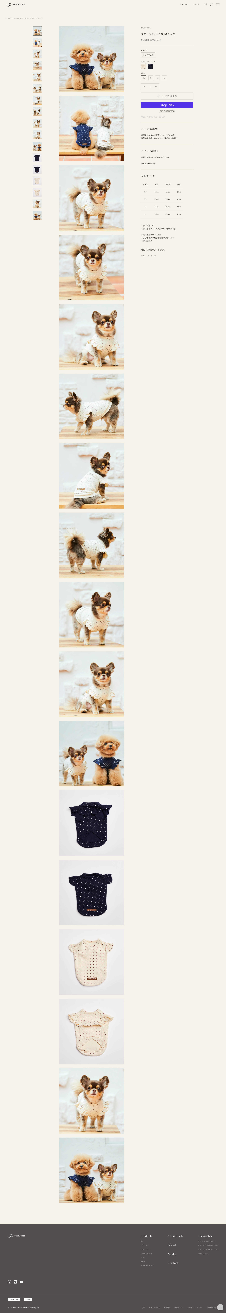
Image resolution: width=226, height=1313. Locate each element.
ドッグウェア (148, 55)
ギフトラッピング (147, 1265)
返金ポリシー (179, 1307)
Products (184, 4)
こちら (162, 250)
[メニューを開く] (217, 5)
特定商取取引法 (212, 1307)
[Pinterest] (155, 255)
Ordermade (175, 1236)
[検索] (206, 4)
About (196, 4)
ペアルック (145, 1245)
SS (144, 78)
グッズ (143, 1257)
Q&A (143, 1307)
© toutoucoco (14, 1307)
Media (172, 1254)
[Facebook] (148, 255)
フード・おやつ (146, 1253)
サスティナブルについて (206, 1241)
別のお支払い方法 (167, 111)
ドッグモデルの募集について (208, 1249)
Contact (173, 1263)
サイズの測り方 (154, 1307)
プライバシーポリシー (195, 1307)
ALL (142, 1241)
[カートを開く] (211, 4)
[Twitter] (151, 255)
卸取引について (203, 1253)
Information (205, 1236)
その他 (143, 1261)
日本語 (27, 1299)
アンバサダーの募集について (208, 1245)
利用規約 (167, 1307)
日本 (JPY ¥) (13, 1299)
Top (6, 18)
